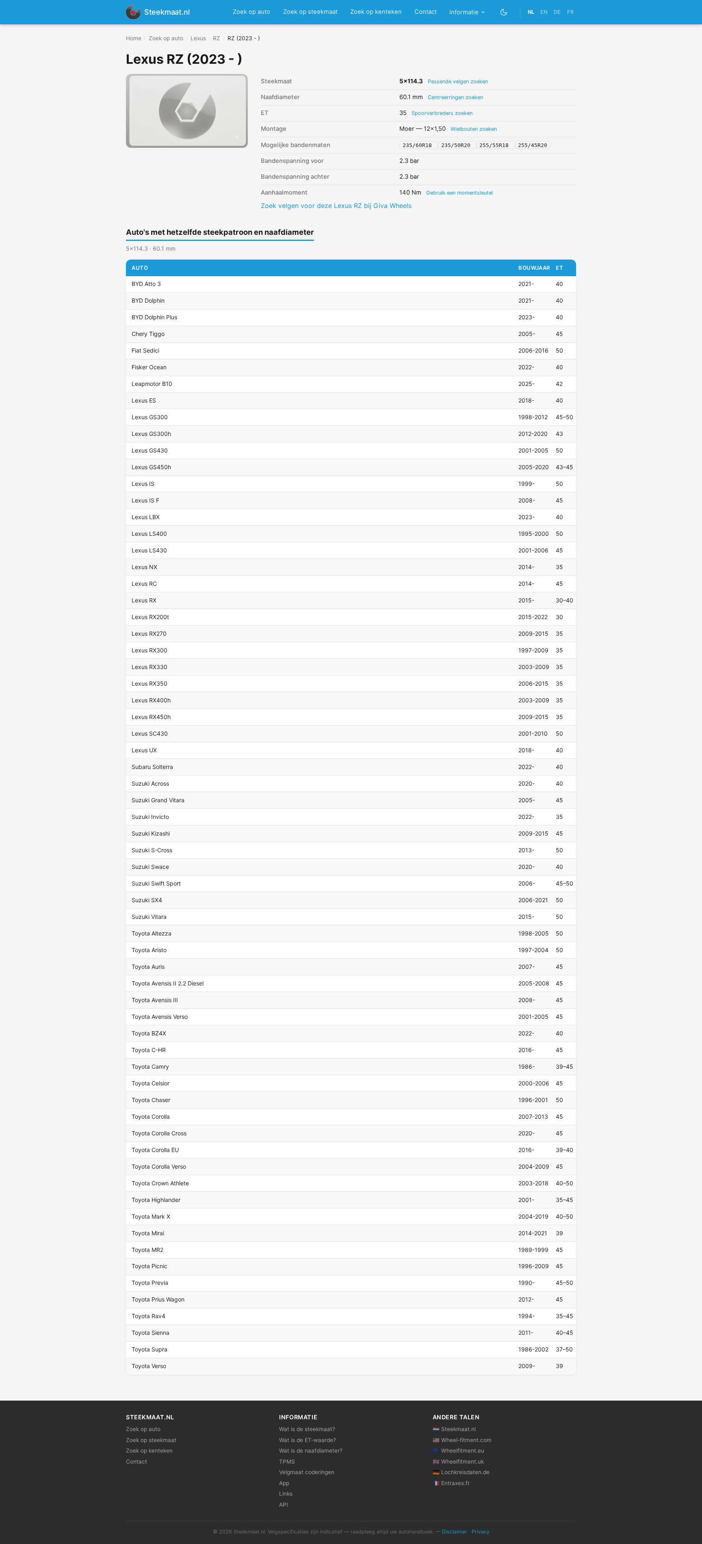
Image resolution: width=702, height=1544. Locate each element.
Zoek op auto (251, 11)
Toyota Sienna (150, 1332)
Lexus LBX (146, 516)
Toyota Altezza (151, 933)
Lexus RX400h (151, 700)
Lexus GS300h (151, 433)
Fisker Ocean (149, 367)
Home (133, 38)
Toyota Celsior (150, 1083)
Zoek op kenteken (376, 11)
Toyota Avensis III (155, 999)
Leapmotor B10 (152, 383)
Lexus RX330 (149, 666)
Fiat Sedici (145, 350)
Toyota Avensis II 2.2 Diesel (168, 983)
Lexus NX (144, 566)
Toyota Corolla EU (155, 1149)
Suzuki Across (150, 783)
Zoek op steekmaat (310, 11)
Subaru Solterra (152, 766)
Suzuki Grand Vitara (158, 800)
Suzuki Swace (150, 866)
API (283, 1504)
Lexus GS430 (150, 450)
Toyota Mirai (148, 1233)
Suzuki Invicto (150, 816)
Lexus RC (144, 583)
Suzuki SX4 (147, 900)
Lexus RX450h (151, 716)
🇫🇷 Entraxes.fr (451, 1483)
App (284, 1483)
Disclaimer (454, 1532)
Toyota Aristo (149, 949)
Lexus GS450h (151, 466)
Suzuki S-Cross (152, 850)
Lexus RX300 (149, 650)
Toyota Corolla (151, 1116)
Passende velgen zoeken (458, 81)
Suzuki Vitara (149, 916)
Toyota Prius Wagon (158, 1299)
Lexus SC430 (150, 733)
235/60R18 (419, 145)
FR (570, 12)
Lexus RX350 (149, 683)
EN (544, 12)
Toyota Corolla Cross (159, 1133)
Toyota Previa (150, 1282)
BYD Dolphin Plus (154, 317)
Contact (425, 11)
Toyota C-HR (149, 1049)
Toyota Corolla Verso (159, 1166)
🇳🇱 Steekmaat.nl (454, 1429)
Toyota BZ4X (149, 1033)
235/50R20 (457, 145)
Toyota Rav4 (148, 1315)
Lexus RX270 (149, 633)
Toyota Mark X (151, 1216)
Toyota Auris (148, 966)
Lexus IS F (145, 500)
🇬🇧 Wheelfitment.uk (458, 1461)
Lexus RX (144, 600)
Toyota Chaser (151, 1099)
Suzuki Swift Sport (156, 883)
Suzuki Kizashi (151, 833)
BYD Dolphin (148, 300)
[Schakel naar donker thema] (504, 12)
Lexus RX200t (150, 616)
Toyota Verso (149, 1365)
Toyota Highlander (156, 1199)
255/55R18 (495, 145)
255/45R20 (532, 145)
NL (531, 12)
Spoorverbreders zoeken (442, 113)
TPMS (287, 1461)
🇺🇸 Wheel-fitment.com (462, 1440)
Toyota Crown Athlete (160, 1183)
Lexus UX (144, 750)
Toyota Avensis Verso (160, 1016)
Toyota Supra (149, 1349)
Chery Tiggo (148, 333)
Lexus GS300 (150, 417)
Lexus (198, 38)
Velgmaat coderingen (306, 1472)
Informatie (464, 12)
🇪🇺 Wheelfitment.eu (458, 1450)
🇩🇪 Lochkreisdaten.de (461, 1472)
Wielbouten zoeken (474, 129)
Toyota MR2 (147, 1249)
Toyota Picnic (149, 1265)
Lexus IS (143, 483)
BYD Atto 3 (146, 283)
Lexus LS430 (149, 550)
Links (285, 1493)
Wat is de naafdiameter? (310, 1450)
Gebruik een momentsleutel (459, 193)
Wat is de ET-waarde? (307, 1440)
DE (557, 12)
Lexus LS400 (149, 533)
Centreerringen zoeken (455, 97)
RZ (216, 38)
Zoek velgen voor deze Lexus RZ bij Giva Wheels (336, 205)
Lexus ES (144, 400)
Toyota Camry (150, 1066)
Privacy (481, 1532)
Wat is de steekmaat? (307, 1429)
